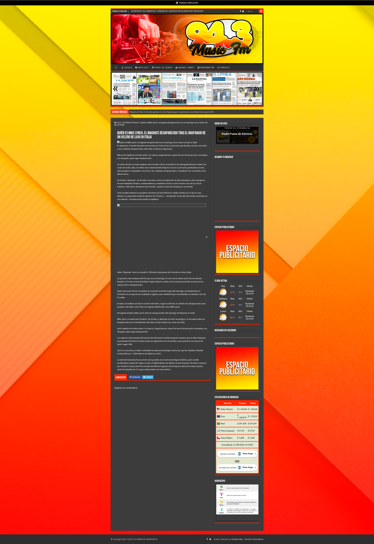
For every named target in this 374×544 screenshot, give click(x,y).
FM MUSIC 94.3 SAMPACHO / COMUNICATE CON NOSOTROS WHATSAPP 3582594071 (168, 11)
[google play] (243, 11)
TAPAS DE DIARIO (163, 67)
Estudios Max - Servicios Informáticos (247, 539)
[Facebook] (240, 11)
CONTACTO (224, 67)
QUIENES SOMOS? (186, 67)
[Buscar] (261, 11)
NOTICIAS (142, 67)
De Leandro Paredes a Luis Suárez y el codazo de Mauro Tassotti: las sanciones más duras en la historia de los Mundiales (177, 112)
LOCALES (128, 67)
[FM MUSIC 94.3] (187, 38)
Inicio (118, 122)
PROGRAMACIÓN (207, 67)
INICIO (116, 67)
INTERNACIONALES (131, 122)
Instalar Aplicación (188, 2)
